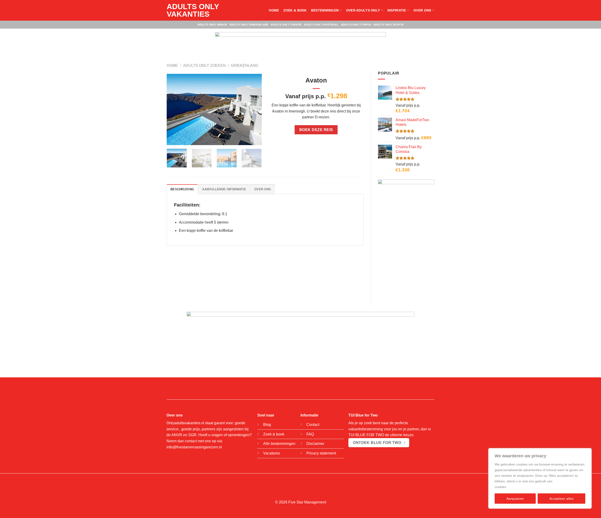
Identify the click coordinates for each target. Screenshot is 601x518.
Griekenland (244, 66)
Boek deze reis (316, 130)
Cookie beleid (518, 487)
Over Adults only (363, 10)
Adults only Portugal (321, 24)
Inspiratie (396, 10)
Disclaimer (315, 444)
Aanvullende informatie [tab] (224, 189)
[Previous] (174, 109)
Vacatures (271, 453)
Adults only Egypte (389, 24)
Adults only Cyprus (356, 24)
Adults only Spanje (212, 24)
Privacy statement (321, 453)
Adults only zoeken (204, 66)
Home (274, 10)
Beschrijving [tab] (182, 189)
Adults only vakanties (193, 10)
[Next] (254, 109)
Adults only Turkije (286, 24)
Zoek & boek (295, 10)
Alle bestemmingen (279, 444)
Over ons (422, 10)
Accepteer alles (561, 498)
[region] (540, 478)
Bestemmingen (325, 10)
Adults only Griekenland (248, 24)
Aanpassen (515, 498)
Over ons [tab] (262, 189)
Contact (312, 425)
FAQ (310, 434)
